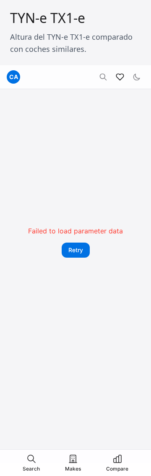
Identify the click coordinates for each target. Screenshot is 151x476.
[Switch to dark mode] (136, 76)
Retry (75, 249)
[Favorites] (120, 76)
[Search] (103, 76)
